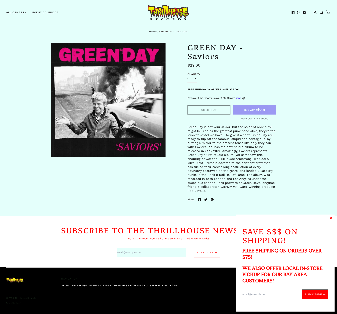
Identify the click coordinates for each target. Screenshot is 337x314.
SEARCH (155, 285)
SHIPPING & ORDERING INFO (130, 285)
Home (153, 31)
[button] (321, 12)
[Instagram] (298, 12)
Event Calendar (45, 12)
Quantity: (194, 74)
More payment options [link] (254, 118)
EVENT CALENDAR (100, 285)
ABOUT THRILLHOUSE (74, 285)
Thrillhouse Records (25, 298)
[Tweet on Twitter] (205, 199)
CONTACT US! (170, 285)
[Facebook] (293, 12)
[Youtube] (304, 12)
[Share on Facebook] (199, 199)
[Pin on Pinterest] (212, 199)
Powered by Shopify (14, 303)
